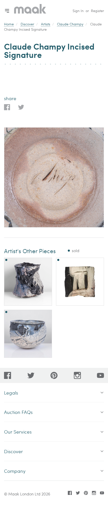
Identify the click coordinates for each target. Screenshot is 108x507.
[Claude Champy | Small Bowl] (28, 334)
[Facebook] (7, 375)
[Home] (30, 10)
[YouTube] (100, 375)
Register (97, 10)
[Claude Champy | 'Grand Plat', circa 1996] (80, 281)
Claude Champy (70, 24)
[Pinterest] (54, 375)
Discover (27, 24)
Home (9, 24)
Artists (45, 24)
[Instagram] (77, 375)
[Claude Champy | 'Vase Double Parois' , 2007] (28, 281)
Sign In (78, 10)
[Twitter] (30, 375)
